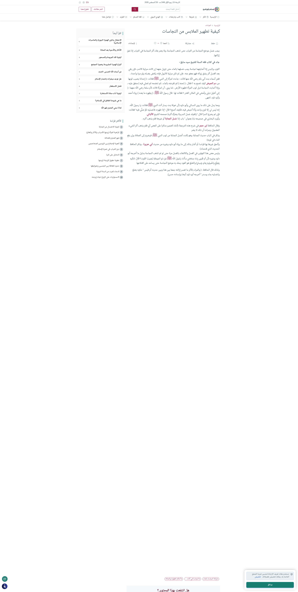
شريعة (191, 17)
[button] (161, 44)
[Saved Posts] (80, 2)
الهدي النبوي (155, 17)
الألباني (150, 114)
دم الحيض (211, 83)
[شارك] (4, 579)
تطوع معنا (85, 9)
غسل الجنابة (171, 119)
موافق (270, 585)
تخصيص (258, 576)
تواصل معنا (106, 17)
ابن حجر (203, 126)
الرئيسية (213, 17)
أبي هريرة (148, 144)
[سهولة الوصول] (83, 2)
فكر (204, 17)
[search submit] (135, 9)
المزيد (122, 17)
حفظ (213, 43)
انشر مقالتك (98, 9)
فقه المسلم (137, 17)
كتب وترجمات (174, 17)
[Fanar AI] (5, 586)
